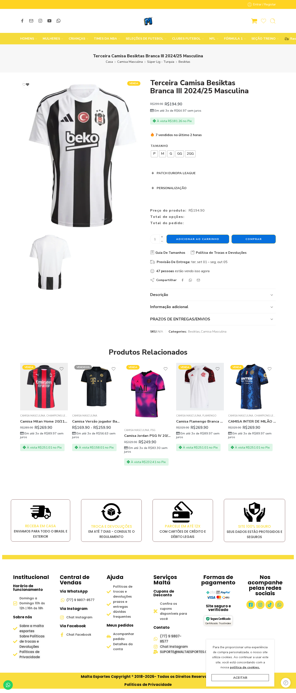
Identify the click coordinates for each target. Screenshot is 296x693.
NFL (212, 38)
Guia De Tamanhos (170, 253)
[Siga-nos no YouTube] (49, 20)
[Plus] (162, 237)
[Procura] (273, 21)
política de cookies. (245, 667)
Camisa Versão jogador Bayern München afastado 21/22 (96, 421)
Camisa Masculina (130, 61)
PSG (152, 430)
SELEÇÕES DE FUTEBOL (144, 38)
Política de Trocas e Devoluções (221, 253)
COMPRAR (254, 239)
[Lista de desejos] (25, 84)
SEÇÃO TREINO (263, 38)
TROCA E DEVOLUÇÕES (111, 526)
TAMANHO (159, 146)
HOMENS (27, 38)
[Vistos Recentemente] (286, 683)
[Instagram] (260, 604)
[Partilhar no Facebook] (182, 280)
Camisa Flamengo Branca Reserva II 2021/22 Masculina (200, 421)
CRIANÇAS (77, 38)
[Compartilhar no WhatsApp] (190, 280)
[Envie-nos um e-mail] (31, 20)
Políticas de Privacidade (148, 684)
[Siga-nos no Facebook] (22, 21)
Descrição (159, 294)
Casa (109, 61)
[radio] (154, 154)
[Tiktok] (269, 604)
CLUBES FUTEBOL (186, 38)
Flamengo (209, 415)
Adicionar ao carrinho (197, 239)
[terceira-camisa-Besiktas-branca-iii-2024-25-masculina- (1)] (50, 262)
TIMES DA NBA (105, 38)
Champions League (59, 415)
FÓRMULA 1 (233, 38)
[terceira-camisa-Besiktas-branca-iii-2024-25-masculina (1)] (81, 154)
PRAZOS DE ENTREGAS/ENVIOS (180, 319)
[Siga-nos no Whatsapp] (58, 20)
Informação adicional (169, 306)
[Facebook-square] (250, 604)
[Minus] (162, 241)
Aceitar (240, 677)
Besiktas (184, 61)
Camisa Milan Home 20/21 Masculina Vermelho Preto (44, 421)
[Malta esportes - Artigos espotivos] (148, 21)
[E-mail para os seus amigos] (198, 280)
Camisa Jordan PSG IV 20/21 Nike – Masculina (148, 435)
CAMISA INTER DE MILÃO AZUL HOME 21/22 (252, 421)
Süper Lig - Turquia (160, 61)
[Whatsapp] (279, 604)
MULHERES (51, 38)
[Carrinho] (254, 21)
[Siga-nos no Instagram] (40, 20)
